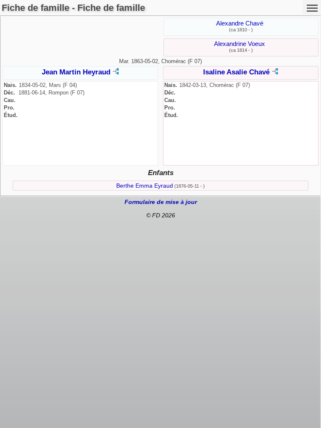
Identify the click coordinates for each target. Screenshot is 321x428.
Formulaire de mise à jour (161, 202)
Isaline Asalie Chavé (236, 72)
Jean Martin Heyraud (76, 72)
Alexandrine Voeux (239, 43)
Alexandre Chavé (239, 23)
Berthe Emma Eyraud (144, 185)
